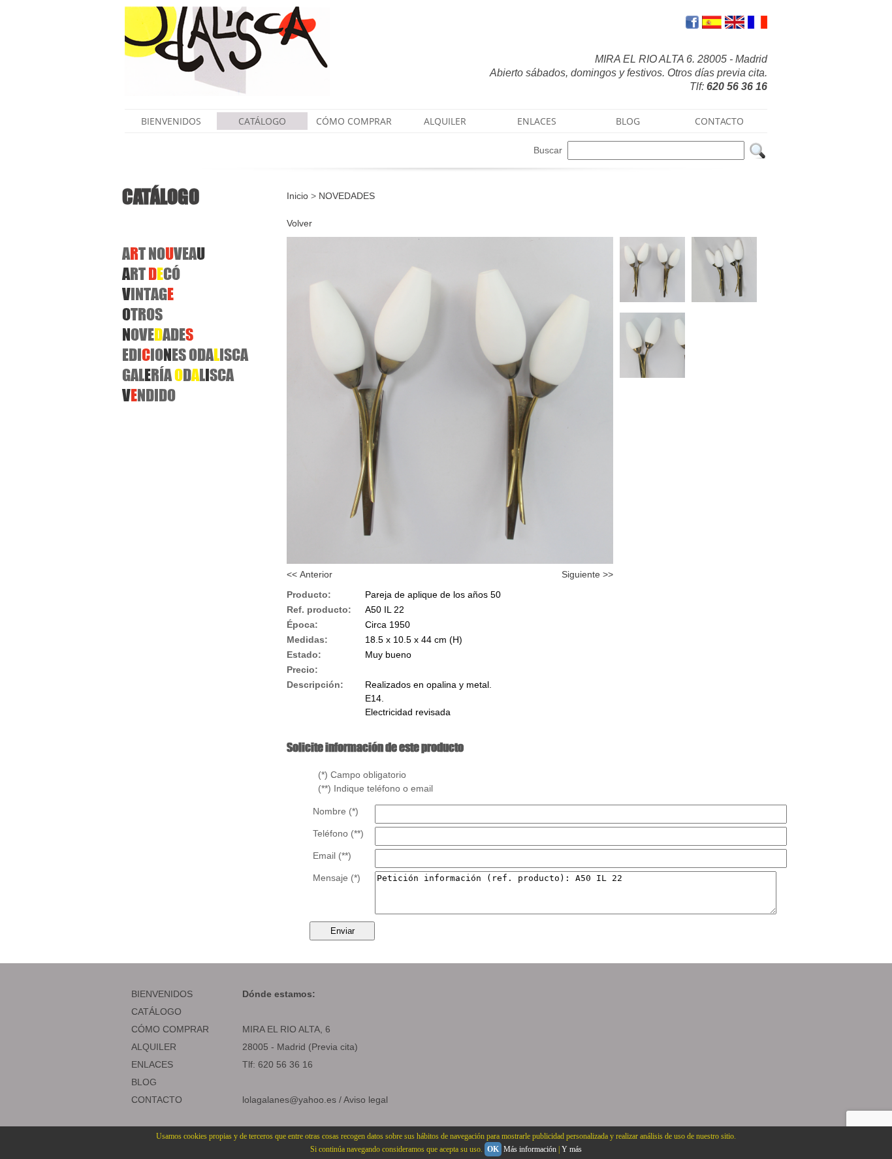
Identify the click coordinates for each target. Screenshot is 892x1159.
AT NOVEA (163, 253)
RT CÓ (151, 273)
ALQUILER (445, 121)
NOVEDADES (347, 196)
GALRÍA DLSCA (178, 374)
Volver (299, 223)
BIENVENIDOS (171, 121)
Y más (572, 1149)
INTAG (148, 294)
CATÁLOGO (262, 121)
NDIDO (149, 395)
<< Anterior (309, 574)
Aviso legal (365, 1099)
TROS (142, 314)
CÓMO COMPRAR (354, 121)
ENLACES (536, 121)
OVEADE (157, 334)
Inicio (297, 196)
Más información (529, 1149)
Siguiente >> (587, 574)
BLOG (628, 121)
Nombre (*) (335, 811)
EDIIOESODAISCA (185, 354)
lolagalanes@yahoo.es (289, 1099)
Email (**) (332, 855)
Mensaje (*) (336, 878)
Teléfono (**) (338, 833)
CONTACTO (719, 121)
